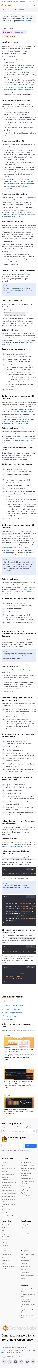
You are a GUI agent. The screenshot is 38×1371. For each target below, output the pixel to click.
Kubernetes (5, 1240)
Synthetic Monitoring (8, 1196)
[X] (9, 1361)
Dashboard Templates (27, 1234)
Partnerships (24, 1260)
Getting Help (24, 1272)
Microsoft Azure (6, 1237)
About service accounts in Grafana (20, 411)
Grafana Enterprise (13, 87)
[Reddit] (33, 1361)
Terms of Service (20, 1)
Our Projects (24, 1225)
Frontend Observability (8, 1193)
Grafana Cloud (15, 1339)
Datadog (4, 1243)
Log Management (26, 1190)
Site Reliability (25, 1187)
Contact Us (24, 1269)
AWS (2, 1231)
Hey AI (22, 1278)
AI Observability (25, 1162)
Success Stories (25, 1266)
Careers (23, 1257)
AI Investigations (7, 1210)
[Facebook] (3, 1361)
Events (3, 1263)
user (11, 62)
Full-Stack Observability (28, 1165)
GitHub (22, 1228)
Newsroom (23, 1263)
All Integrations (6, 1225)
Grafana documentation (18, 27)
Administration (31, 27)
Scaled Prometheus (26, 1178)
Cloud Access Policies (20, 84)
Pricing (3, 1165)
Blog (2, 1257)
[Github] (21, 1361)
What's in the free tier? (9, 1168)
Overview (4, 1162)
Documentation (6, 27)
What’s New (5, 1213)
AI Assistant (5, 1171)
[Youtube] (27, 1361)
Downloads (24, 1231)
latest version (26, 21)
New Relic (4, 1245)
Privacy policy (24, 1150)
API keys (26, 65)
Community (5, 1260)
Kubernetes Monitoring (9, 1182)
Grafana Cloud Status (8, 1216)
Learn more (31, 1)
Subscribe (31, 1146)
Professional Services (27, 1275)
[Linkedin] (15, 1361)
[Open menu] (35, 5)
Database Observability (9, 1190)
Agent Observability (7, 1174)
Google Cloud (5, 1234)
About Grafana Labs (27, 1254)
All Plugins (4, 1228)
